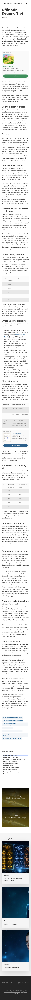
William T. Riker (7, 583)
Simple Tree (8, 52)
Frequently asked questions (11, 774)
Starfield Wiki (15, 984)
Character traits (8, 765)
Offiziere (12, 99)
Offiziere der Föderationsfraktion (12, 731)
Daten (23, 221)
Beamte (4, 17)
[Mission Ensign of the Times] (15, 797)
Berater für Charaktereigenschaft (12, 717)
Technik (21, 558)
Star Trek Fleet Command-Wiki (13, 3)
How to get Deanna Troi (10, 769)
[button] (26, 3)
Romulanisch (21, 39)
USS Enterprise (9, 114)
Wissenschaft (10, 177)
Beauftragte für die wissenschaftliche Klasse (14, 734)
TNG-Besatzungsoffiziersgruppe (12, 738)
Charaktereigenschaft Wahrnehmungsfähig (9, 724)
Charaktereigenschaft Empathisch (13, 720)
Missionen (5, 127)
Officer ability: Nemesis (10, 761)
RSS (22, 992)
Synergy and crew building (11, 771)
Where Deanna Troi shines (10, 763)
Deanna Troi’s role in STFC (10, 757)
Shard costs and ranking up (11, 767)
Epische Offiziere (7, 728)
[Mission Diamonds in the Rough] (15, 817)
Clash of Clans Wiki (14, 982)
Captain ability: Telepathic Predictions (14, 759)
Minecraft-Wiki (25, 982)
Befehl (26, 143)
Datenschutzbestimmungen (12, 992)
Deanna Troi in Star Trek (10, 755)
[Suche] (23, 3)
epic (15, 471)
